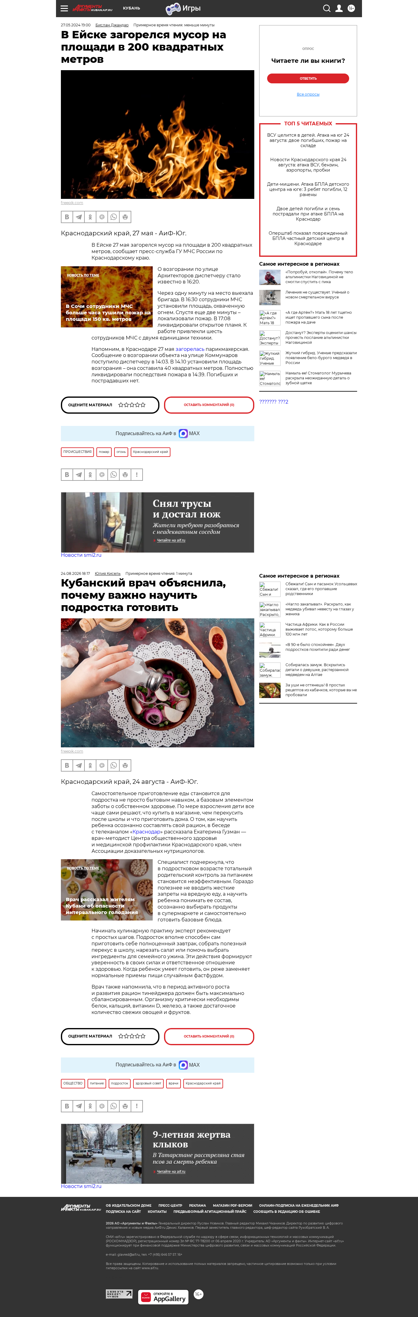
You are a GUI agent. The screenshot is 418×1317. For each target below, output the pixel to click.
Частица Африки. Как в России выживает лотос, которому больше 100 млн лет (319, 629)
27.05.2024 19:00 (76, 25)
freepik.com (72, 202)
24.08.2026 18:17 (75, 573)
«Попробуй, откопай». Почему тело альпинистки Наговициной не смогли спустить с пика (319, 277)
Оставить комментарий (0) (209, 405)
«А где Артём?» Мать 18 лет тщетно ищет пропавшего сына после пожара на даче (319, 317)
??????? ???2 (273, 402)
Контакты (157, 1212)
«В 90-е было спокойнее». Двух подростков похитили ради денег (318, 647)
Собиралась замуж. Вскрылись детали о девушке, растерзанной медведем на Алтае (317, 669)
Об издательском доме (128, 1206)
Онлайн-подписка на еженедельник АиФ (299, 1206)
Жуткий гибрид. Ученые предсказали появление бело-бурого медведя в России (321, 358)
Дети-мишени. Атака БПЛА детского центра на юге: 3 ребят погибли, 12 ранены (308, 189)
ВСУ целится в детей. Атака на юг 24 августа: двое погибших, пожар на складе (308, 140)
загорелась (191, 349)
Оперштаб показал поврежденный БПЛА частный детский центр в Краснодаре (308, 238)
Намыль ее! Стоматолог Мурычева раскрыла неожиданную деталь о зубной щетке (318, 378)
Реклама (197, 1206)
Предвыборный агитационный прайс (210, 1212)
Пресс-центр (170, 1206)
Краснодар (146, 832)
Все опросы (308, 94)
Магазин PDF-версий (232, 1206)
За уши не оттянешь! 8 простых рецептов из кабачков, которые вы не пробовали (321, 690)
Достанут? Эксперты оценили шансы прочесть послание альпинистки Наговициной (321, 337)
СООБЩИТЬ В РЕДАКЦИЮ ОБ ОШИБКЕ (286, 1212)
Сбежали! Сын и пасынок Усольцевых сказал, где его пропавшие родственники (321, 589)
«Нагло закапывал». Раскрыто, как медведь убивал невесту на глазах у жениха (320, 609)
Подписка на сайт (123, 1212)
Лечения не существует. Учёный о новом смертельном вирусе (317, 294)
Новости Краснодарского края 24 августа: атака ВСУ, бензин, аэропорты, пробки (308, 165)
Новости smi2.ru (81, 555)
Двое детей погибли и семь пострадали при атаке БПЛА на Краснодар (308, 214)
